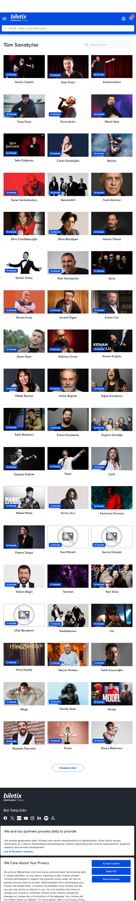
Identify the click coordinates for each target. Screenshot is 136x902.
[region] (67, 863)
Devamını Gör (68, 767)
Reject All (111, 871)
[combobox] (70, 28)
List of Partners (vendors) (18, 851)
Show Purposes (111, 879)
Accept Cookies (111, 863)
